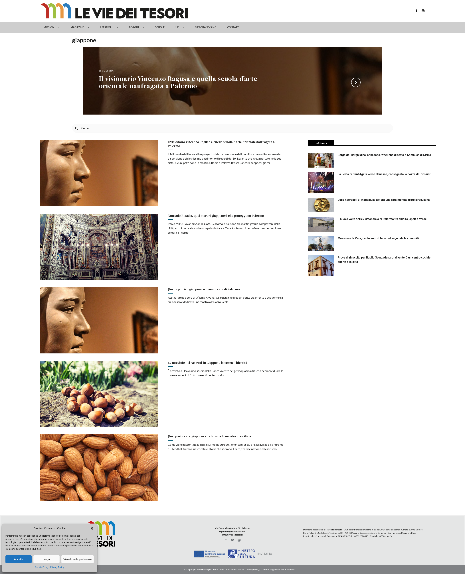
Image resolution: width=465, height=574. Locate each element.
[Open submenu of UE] (185, 27)
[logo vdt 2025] (114, 4)
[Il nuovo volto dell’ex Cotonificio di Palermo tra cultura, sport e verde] (321, 224)
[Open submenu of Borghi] (145, 27)
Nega (46, 559)
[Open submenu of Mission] (60, 27)
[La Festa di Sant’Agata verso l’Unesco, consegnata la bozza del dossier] (321, 182)
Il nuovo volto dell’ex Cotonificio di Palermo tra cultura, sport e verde (382, 219)
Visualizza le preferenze (77, 559)
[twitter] (232, 540)
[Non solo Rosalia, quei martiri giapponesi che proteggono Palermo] (99, 247)
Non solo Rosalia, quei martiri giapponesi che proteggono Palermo (216, 215)
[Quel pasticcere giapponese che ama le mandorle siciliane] (99, 467)
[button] (92, 528)
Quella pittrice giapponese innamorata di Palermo (204, 289)
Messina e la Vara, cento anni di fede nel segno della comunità (378, 238)
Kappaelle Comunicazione (281, 569)
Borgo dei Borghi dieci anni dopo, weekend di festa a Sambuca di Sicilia (384, 155)
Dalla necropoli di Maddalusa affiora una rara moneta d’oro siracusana (384, 199)
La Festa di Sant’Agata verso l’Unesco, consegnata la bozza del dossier (384, 174)
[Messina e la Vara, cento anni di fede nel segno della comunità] (321, 243)
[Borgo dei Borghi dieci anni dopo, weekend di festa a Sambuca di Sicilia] (321, 160)
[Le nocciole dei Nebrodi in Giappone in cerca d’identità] (99, 394)
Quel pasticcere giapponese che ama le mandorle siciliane (210, 436)
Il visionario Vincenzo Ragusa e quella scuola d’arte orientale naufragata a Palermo (178, 82)
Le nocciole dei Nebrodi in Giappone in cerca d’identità (207, 362)
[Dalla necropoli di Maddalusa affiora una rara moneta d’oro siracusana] (321, 205)
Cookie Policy (41, 567)
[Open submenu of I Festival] (119, 27)
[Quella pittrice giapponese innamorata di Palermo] (99, 320)
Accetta (18, 559)
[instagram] (423, 10)
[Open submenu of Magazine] (90, 27)
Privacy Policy (57, 567)
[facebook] (416, 10)
